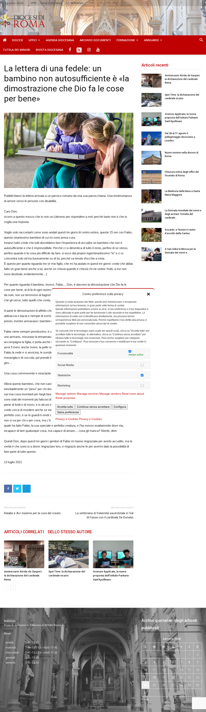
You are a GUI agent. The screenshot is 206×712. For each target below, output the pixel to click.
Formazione (125, 40)
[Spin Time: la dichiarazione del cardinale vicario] (68, 554)
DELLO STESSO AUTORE (70, 531)
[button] (148, 294)
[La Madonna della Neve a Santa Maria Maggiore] (151, 196)
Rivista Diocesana (49, 50)
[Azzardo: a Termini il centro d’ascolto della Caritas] (151, 235)
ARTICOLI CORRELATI (24, 531)
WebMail (76, 3)
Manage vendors (110, 393)
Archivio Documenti (95, 40)
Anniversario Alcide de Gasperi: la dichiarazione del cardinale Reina (23, 575)
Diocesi (17, 40)
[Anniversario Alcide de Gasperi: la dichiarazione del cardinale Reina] (24, 554)
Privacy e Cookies (67, 418)
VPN (33, 3)
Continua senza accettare (93, 406)
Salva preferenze (68, 412)
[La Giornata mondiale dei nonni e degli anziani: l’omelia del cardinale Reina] (151, 216)
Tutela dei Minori (16, 50)
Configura (120, 406)
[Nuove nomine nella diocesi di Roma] (151, 158)
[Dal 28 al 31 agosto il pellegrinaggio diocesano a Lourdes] (151, 138)
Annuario (151, 40)
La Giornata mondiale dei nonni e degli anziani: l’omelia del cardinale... (183, 214)
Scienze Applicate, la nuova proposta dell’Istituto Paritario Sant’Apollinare (111, 575)
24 (145, 685)
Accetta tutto (65, 406)
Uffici (33, 40)
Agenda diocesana (60, 40)
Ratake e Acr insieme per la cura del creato (32, 513)
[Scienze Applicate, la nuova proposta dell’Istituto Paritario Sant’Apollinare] (113, 554)
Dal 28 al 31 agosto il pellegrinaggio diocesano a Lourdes (180, 137)
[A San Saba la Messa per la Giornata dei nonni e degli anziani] (151, 254)
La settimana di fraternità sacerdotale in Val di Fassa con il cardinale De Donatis (104, 515)
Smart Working (51, 3)
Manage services (88, 393)
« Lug (144, 699)
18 (154, 677)
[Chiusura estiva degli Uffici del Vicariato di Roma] (151, 177)
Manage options (66, 393)
